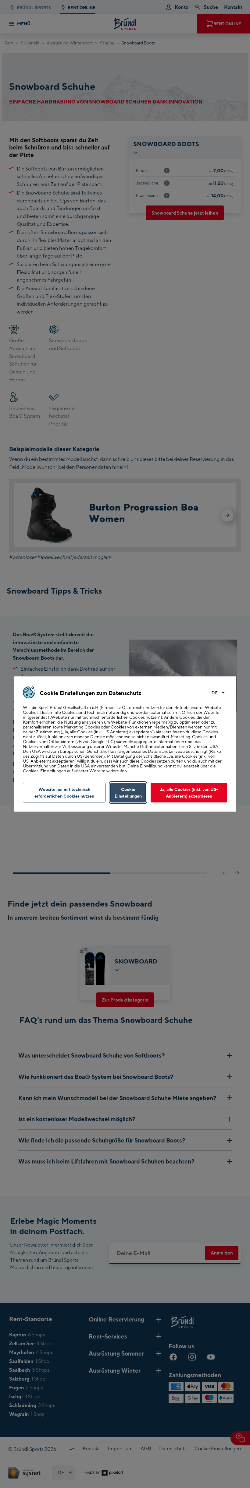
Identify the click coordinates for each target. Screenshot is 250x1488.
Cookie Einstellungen (128, 792)
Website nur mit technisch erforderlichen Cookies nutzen (64, 792)
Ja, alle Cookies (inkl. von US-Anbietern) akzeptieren (189, 792)
